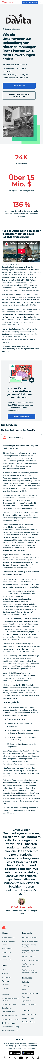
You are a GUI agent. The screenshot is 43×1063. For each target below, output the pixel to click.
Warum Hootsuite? (8, 937)
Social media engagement (11, 1019)
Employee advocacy (9, 1023)
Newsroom (6, 956)
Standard (5, 973)
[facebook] (10, 1058)
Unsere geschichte (8, 941)
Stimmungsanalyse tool (30, 941)
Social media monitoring (10, 1027)
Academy (25, 986)
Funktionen (6, 988)
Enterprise (5, 985)
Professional (6, 977)
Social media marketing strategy (10, 999)
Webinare (25, 997)
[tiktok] (38, 1058)
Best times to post (8, 1012)
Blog (24, 989)
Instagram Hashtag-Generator (29, 946)
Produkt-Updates (28, 1018)
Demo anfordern (21, 417)
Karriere (4, 945)
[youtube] (21, 1058)
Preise (4, 970)
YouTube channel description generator (29, 971)
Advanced (5, 981)
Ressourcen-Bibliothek (30, 993)
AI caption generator (29, 937)
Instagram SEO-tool (29, 957)
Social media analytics (9, 1004)
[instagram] (5, 1058)
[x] (15, 1058)
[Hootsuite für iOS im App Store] (15, 1053)
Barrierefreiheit (29, 1048)
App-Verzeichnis (28, 1001)
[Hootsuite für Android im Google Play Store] (28, 1053)
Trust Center (21, 1046)
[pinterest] (33, 1058)
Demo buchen (19, 86)
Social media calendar (9, 1015)
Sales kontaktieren (28, 1022)
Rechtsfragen (10, 1046)
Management (7, 948)
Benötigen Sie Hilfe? (29, 1014)
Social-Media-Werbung (10, 1030)
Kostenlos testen (30, 2)
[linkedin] (27, 1058)
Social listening (7, 1008)
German (21, 1039)
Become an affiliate (29, 1004)
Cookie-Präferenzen (15, 1048)
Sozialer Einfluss (7, 960)
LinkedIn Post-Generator (31, 960)
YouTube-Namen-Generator (28, 965)
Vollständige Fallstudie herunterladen (19, 95)
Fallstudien (26, 982)
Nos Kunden (6, 952)
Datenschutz (32, 1046)
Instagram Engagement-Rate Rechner (31, 952)
